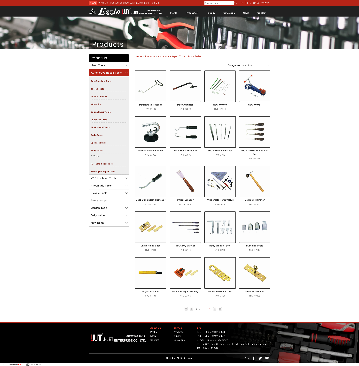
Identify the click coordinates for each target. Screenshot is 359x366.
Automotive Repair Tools (171, 56)
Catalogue (229, 12)
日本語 (256, 2)
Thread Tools (97, 89)
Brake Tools (97, 135)
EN (242, 2)
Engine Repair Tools (101, 112)
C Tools (95, 156)
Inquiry (211, 12)
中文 (249, 2)
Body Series (97, 150)
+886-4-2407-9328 (214, 332)
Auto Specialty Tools (101, 81)
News (246, 12)
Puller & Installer (99, 96)
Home (139, 56)
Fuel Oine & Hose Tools (102, 164)
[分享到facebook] (253, 358)
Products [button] (192, 12)
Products (150, 56)
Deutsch (265, 2)
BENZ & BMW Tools (100, 127)
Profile (173, 12)
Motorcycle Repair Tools (103, 171)
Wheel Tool (96, 104)
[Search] (236, 3)
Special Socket (98, 143)
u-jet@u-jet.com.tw (217, 340)
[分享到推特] (260, 358)
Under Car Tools (99, 119)
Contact (261, 12)
